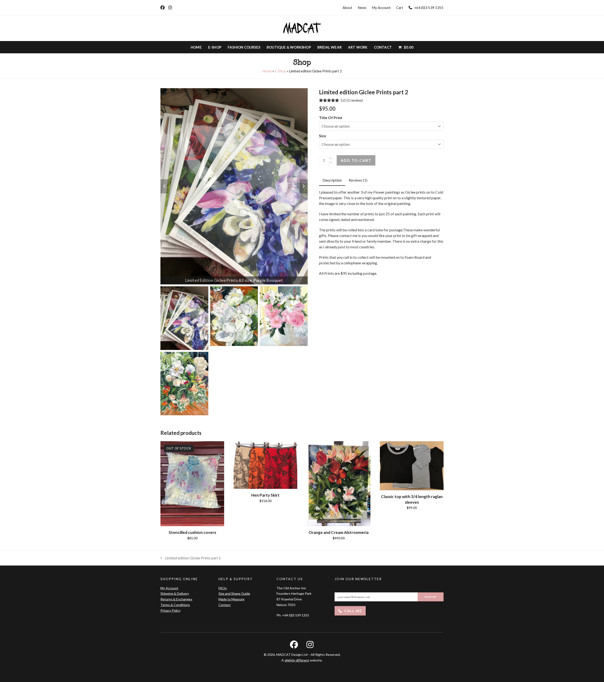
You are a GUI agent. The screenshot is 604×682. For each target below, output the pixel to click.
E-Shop (280, 71)
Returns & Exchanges (176, 599)
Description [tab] (332, 180)
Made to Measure (231, 599)
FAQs (222, 588)
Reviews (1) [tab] (358, 180)
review (354, 100)
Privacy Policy (170, 610)
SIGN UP (430, 596)
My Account (169, 588)
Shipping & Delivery (174, 593)
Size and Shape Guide (234, 593)
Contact (224, 605)
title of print (330, 117)
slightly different (297, 660)
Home (267, 71)
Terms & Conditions (175, 605)
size (322, 135)
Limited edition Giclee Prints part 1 (190, 558)
